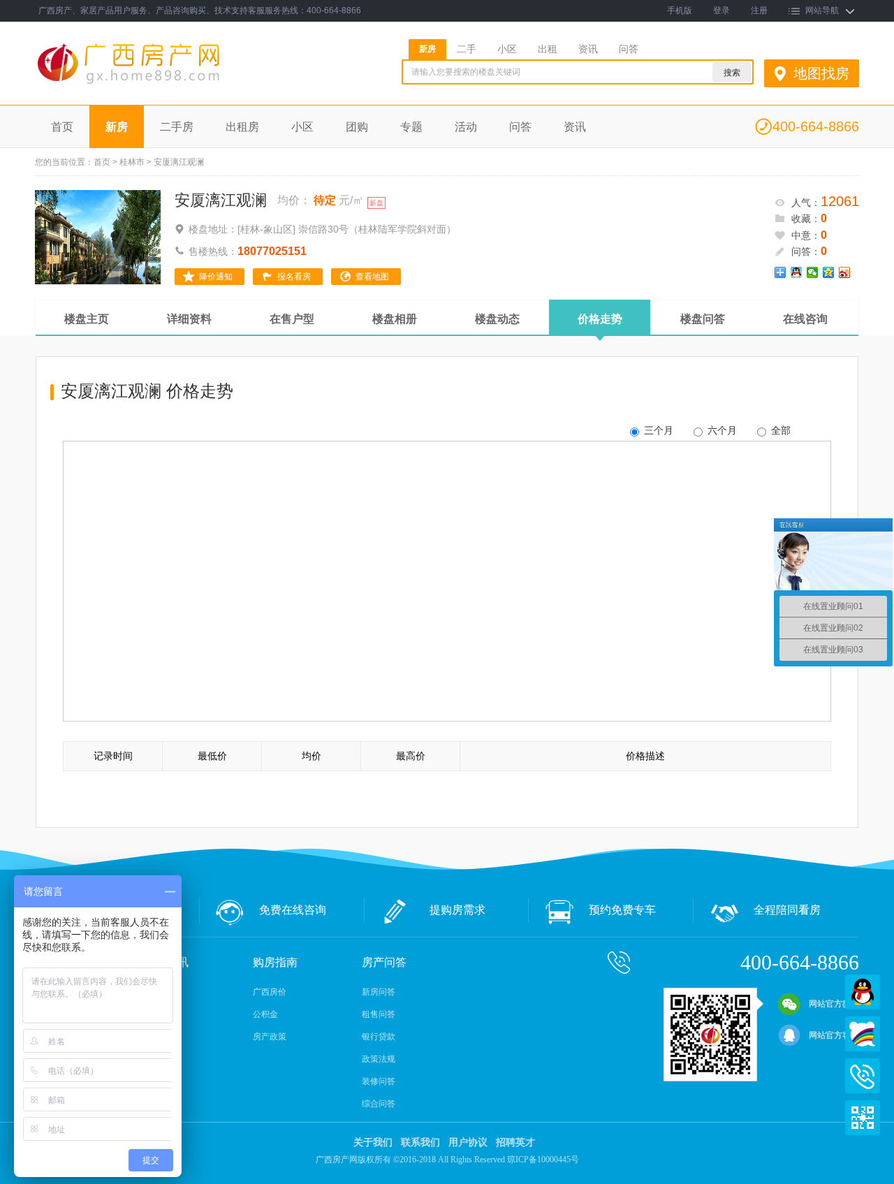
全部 (779, 430)
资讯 (588, 48)
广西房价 (269, 992)
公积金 (265, 1014)
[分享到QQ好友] (797, 272)
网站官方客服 (834, 1035)
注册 (759, 10)
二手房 (176, 127)
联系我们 (420, 1142)
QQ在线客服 (862, 991)
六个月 (721, 430)
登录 (721, 10)
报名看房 (294, 277)
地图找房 (821, 73)
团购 (357, 127)
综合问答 (378, 1104)
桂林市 (132, 162)
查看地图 (372, 277)
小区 (507, 48)
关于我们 (373, 1142)
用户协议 (468, 1142)
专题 (411, 127)
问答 (628, 48)
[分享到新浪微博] (845, 272)
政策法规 (378, 1059)
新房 (427, 49)
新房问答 (378, 992)
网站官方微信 (834, 1004)
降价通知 (216, 277)
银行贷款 (378, 1037)
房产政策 (269, 1037)
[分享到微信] (813, 272)
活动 (466, 127)
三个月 (657, 430)
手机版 (679, 10)
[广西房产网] (166, 84)
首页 (62, 127)
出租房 (242, 127)
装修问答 (378, 1081)
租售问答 (378, 1014)
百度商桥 (862, 1033)
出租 (547, 48)
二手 (466, 48)
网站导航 (822, 10)
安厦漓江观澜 (221, 200)
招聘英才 (515, 1142)
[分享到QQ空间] (829, 272)
